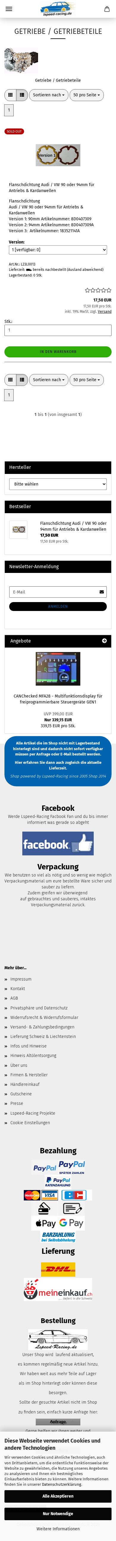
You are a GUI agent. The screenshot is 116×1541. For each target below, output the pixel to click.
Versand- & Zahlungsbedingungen (42, 1027)
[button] (10, 95)
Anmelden (58, 606)
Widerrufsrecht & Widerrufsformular (44, 1017)
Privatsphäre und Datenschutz (39, 1008)
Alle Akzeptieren (58, 1496)
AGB (14, 998)
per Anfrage (39, 754)
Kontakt (17, 988)
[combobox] (48, 95)
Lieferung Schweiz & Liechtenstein (43, 1036)
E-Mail (65, 754)
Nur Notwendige (58, 1513)
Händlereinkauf (25, 1084)
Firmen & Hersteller (29, 1074)
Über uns (18, 1065)
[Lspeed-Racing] (58, 9)
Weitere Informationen (58, 1528)
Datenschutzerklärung (61, 1484)
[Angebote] (104, 641)
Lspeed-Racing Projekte (32, 1113)
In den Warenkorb (58, 352)
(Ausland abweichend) (85, 270)
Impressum (21, 979)
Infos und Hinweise (28, 1046)
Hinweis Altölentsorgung (33, 1055)
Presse (16, 1103)
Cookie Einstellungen (30, 1122)
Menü (9, 9)
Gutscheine (21, 1094)
